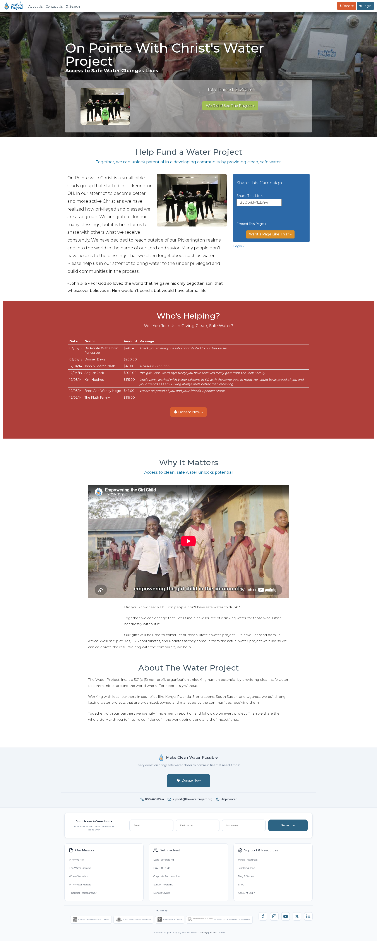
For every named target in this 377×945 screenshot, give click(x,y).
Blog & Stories (246, 876)
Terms (212, 932)
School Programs (163, 884)
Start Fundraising (163, 859)
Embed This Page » (251, 224)
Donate (347, 6)
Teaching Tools (246, 868)
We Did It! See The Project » (230, 106)
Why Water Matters (80, 884)
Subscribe (288, 825)
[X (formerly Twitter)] (297, 916)
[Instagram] (274, 916)
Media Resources (247, 859)
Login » (238, 246)
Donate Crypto (161, 892)
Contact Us (54, 7)
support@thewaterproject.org (192, 799)
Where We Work (78, 876)
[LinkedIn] (308, 916)
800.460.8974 (154, 799)
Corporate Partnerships (166, 876)
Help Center (229, 799)
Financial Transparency (82, 892)
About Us (35, 7)
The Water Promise (80, 868)
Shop (241, 884)
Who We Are (76, 859)
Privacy (203, 932)
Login (366, 6)
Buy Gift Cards (161, 868)
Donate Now (191, 780)
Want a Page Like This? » (270, 234)
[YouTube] (285, 916)
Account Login (246, 892)
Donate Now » (190, 412)
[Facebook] (263, 916)
